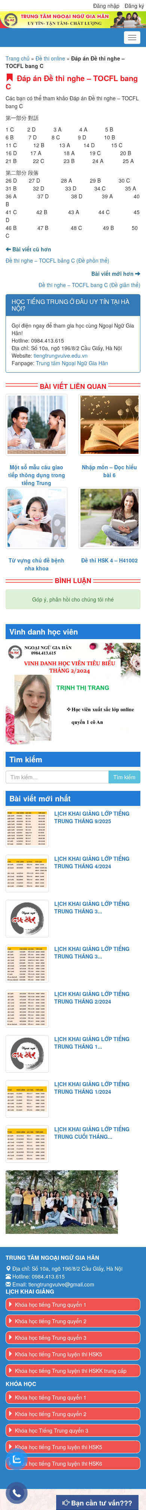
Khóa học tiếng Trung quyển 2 (50, 1321)
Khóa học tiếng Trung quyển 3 (50, 1337)
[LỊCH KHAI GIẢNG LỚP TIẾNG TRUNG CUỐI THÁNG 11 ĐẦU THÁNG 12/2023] (27, 1144)
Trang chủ (18, 58)
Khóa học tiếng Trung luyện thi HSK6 (58, 1463)
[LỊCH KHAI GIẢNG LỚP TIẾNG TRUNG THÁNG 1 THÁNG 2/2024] (27, 1054)
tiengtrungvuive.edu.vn (61, 355)
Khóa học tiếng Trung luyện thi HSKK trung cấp (71, 1370)
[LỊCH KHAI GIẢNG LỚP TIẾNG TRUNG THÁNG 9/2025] (27, 828)
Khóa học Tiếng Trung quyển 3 (51, 1430)
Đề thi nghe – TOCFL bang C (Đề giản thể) (89, 285)
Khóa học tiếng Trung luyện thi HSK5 (58, 1354)
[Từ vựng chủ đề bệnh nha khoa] (36, 518)
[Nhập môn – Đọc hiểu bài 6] (109, 425)
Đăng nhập (106, 5)
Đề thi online (50, 58)
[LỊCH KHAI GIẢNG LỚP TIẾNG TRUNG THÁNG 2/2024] (27, 1009)
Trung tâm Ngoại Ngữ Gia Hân (72, 363)
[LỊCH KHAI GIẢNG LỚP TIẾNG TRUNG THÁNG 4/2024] (27, 873)
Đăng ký (134, 5)
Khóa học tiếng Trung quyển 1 (50, 1304)
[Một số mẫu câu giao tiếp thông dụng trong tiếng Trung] (36, 425)
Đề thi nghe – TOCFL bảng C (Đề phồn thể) (57, 260)
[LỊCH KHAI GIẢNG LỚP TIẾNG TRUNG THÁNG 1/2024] (27, 1099)
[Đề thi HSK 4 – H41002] (109, 518)
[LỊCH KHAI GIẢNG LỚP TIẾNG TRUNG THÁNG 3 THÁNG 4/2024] (27, 918)
